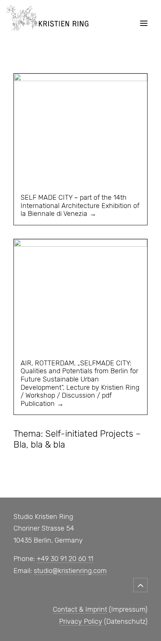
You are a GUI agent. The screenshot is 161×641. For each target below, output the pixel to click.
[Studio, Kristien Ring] (47, 23)
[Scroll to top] (140, 583)
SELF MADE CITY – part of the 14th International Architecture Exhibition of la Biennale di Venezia (80, 205)
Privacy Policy (80, 621)
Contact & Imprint (80, 609)
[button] (144, 23)
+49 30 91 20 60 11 (65, 559)
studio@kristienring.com (70, 571)
